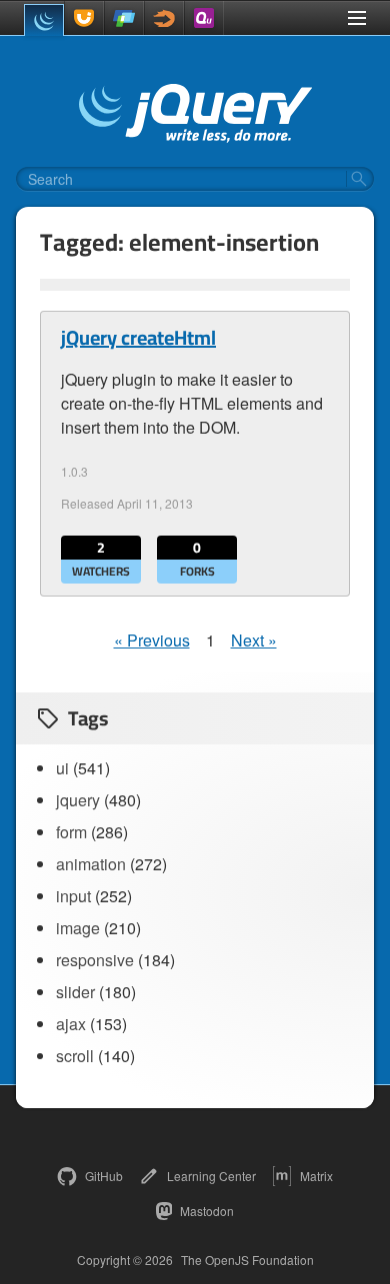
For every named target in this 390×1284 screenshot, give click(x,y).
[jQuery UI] (84, 18)
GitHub (104, 1175)
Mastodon (207, 1210)
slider (75, 991)
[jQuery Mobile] (124, 18)
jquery (78, 799)
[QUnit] (204, 18)
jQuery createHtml (138, 338)
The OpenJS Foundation (247, 1260)
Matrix (316, 1175)
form (71, 831)
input (73, 895)
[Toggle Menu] (357, 18)
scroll (75, 1055)
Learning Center (211, 1175)
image (78, 927)
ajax (71, 1023)
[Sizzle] (164, 18)
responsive (95, 959)
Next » (254, 640)
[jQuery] (44, 20)
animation (91, 863)
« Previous (152, 640)
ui (62, 767)
